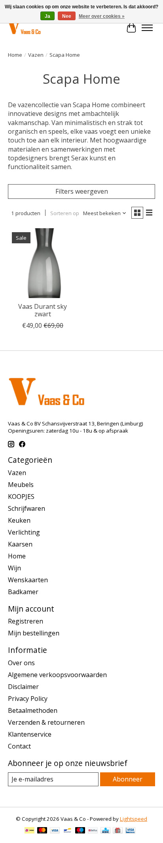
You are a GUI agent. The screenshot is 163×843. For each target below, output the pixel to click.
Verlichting (24, 532)
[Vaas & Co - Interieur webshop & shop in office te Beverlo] (24, 27)
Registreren (25, 621)
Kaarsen (20, 544)
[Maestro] (80, 831)
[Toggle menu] (147, 28)
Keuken (19, 520)
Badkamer (23, 591)
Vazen (36, 54)
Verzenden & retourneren (46, 722)
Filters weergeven (81, 191)
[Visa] (55, 831)
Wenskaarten (28, 579)
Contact (19, 746)
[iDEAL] (29, 831)
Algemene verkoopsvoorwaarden (57, 674)
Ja (47, 16)
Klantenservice (29, 734)
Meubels (21, 484)
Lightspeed (133, 818)
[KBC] (105, 831)
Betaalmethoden (32, 710)
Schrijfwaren (26, 508)
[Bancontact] (67, 831)
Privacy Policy (27, 698)
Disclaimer (23, 686)
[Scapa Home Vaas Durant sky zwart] (43, 263)
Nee (66, 16)
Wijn (14, 568)
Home (15, 54)
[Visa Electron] (130, 831)
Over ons (21, 662)
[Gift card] (118, 831)
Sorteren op (64, 213)
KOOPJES (21, 496)
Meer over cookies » (102, 16)
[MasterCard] (42, 831)
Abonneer (127, 779)
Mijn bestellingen (33, 633)
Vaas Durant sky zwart (42, 310)
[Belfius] (93, 831)
